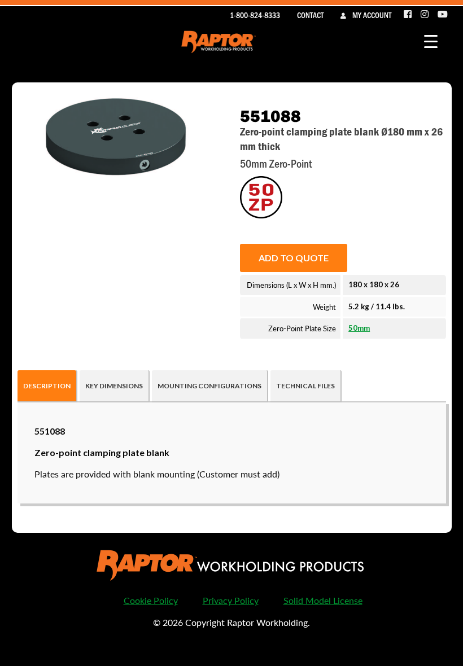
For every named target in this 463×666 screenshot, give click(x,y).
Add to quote (294, 257)
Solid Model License (322, 600)
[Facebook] (408, 14)
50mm (359, 327)
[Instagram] (425, 14)
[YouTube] (443, 14)
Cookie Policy (151, 600)
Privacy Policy (231, 600)
